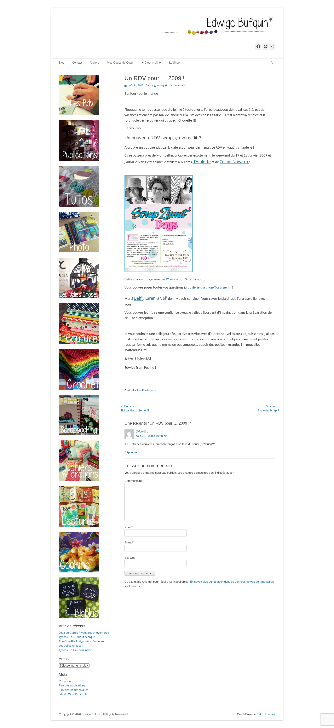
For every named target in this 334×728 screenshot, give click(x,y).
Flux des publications (72, 685)
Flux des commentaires (74, 689)
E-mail (129, 542)
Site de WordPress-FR (73, 694)
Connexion (65, 681)
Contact (77, 62)
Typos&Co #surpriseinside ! (76, 650)
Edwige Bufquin (91, 714)
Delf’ (138, 298)
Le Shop (174, 62)
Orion (139, 431)
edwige (161, 85)
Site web (129, 557)
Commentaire (134, 480)
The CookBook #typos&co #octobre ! (82, 641)
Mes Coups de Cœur (120, 62)
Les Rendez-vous (147, 390)
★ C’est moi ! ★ (151, 62)
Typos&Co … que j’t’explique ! (77, 637)
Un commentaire (178, 85)
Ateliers (94, 62)
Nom (128, 527)
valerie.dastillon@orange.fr (210, 287)
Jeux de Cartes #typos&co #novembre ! (84, 632)
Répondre (130, 452)
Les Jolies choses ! (71, 645)
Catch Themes (265, 714)
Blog (61, 62)
